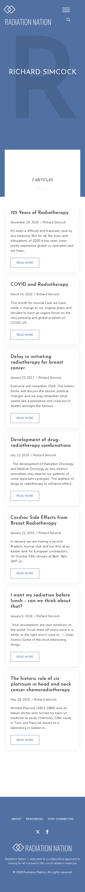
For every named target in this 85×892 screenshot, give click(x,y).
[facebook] (47, 832)
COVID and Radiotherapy (39, 284)
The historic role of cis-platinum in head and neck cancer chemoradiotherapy (41, 684)
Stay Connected (61, 819)
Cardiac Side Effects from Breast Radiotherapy (39, 520)
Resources (34, 819)
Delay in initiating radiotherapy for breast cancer (37, 362)
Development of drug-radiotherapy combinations (41, 443)
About (16, 819)
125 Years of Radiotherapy (39, 212)
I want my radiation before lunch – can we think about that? (41, 601)
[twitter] (37, 832)
